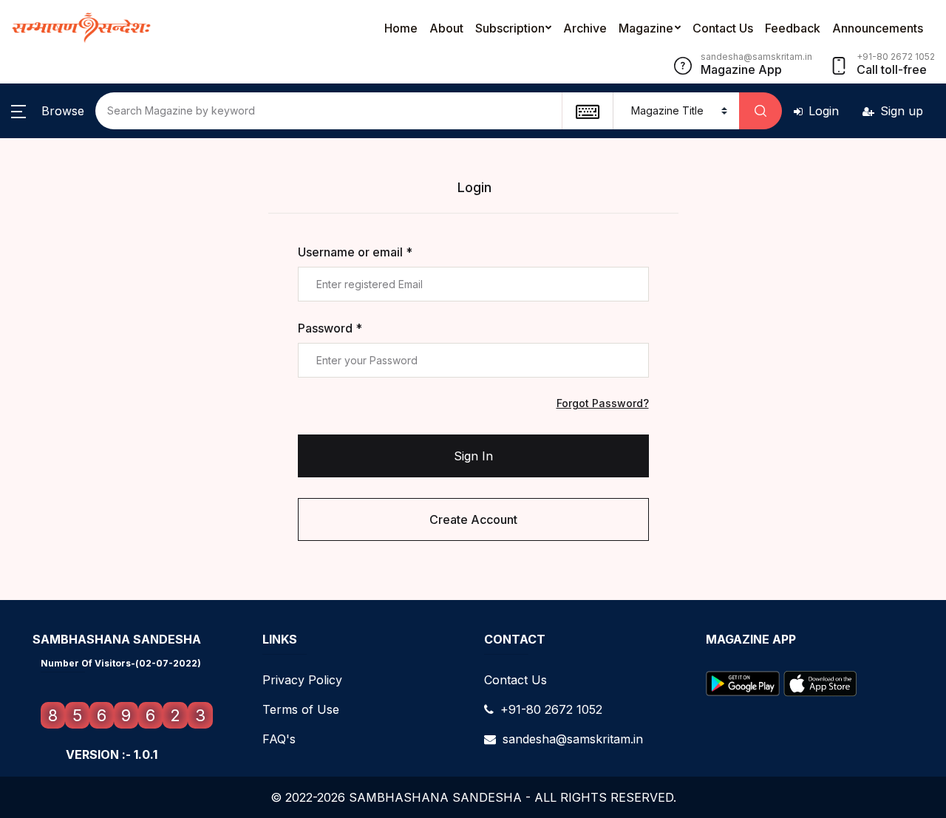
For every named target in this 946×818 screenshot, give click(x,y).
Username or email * (355, 252)
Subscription (510, 28)
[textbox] (587, 110)
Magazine (646, 28)
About (446, 28)
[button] (47, 110)
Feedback (792, 28)
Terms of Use (300, 709)
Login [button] (824, 110)
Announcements (877, 28)
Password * (330, 328)
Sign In (473, 456)
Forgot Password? (603, 403)
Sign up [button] (901, 110)
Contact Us (723, 28)
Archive (585, 28)
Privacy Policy (302, 679)
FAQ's (279, 739)
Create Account (473, 519)
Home (401, 28)
